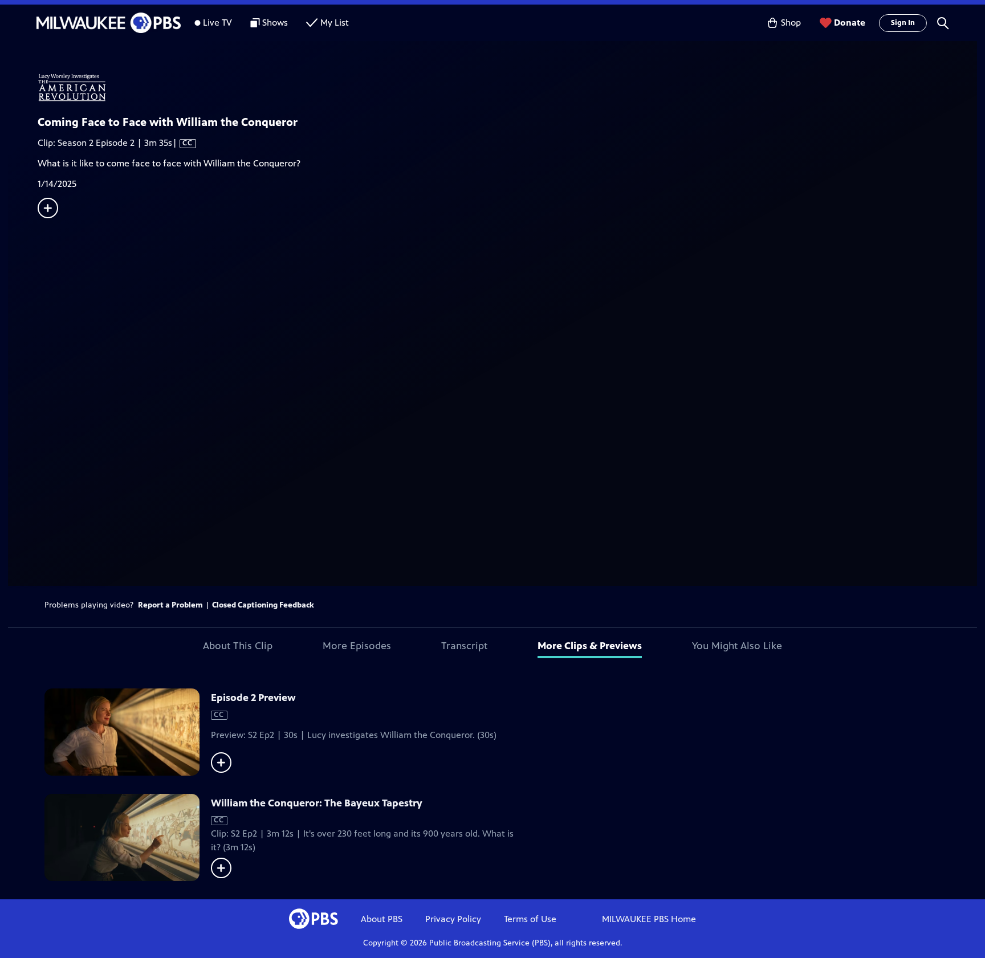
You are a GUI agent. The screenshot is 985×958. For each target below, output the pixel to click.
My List (334, 22)
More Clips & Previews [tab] (590, 645)
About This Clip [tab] (237, 645)
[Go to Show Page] (507, 87)
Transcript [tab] (464, 645)
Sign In (903, 22)
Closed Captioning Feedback (263, 605)
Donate (849, 22)
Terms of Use (530, 919)
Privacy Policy (453, 919)
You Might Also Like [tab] (737, 645)
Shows (275, 22)
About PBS (381, 919)
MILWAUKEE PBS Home (649, 919)
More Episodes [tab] (357, 645)
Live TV (217, 22)
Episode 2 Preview (253, 697)
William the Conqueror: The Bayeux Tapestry (316, 803)
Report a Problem (170, 605)
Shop (791, 22)
